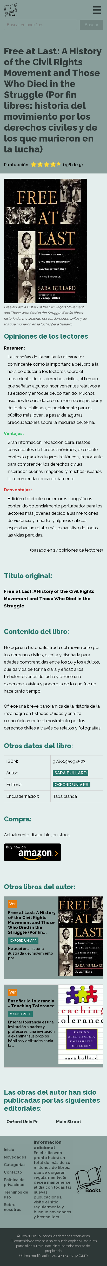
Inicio (9, 1149)
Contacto (13, 1172)
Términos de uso (16, 1195)
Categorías (14, 1164)
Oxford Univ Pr (72, 784)
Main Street (20, 1014)
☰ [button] (97, 10)
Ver (12, 904)
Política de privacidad (14, 1182)
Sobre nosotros (12, 1207)
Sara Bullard (70, 773)
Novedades (15, 1157)
